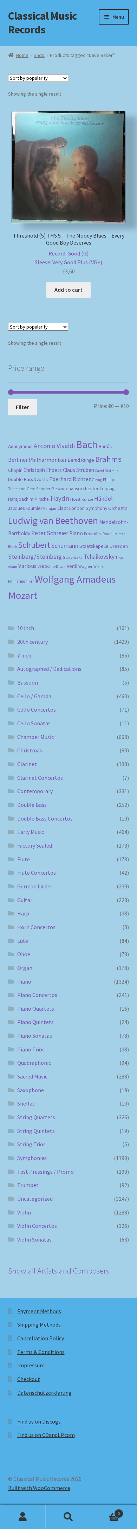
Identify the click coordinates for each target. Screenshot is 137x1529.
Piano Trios (31, 1049)
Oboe (23, 954)
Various (27, 566)
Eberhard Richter (70, 478)
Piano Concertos (37, 994)
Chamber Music (35, 736)
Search (68, 1517)
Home (22, 55)
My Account (23, 1517)
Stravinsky (73, 557)
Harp (23, 913)
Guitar (24, 899)
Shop (39, 55)
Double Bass (20, 479)
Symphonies (32, 1157)
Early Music (30, 831)
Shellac (26, 1103)
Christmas (29, 750)
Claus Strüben (78, 470)
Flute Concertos (36, 872)
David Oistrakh (107, 470)
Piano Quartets (35, 1008)
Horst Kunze (81, 499)
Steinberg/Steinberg (35, 557)
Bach (87, 444)
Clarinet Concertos (40, 777)
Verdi (72, 566)
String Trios (31, 1144)
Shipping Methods (39, 1324)
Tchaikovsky (99, 557)
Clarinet (27, 763)
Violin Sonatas (34, 1239)
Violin (24, 1212)
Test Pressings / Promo (45, 1171)
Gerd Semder (38, 488)
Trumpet (28, 1184)
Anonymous (20, 446)
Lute (22, 940)
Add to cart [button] (68, 289)
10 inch (25, 627)
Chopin (15, 470)
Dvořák (41, 479)
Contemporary (35, 791)
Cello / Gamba (34, 696)
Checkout (28, 1378)
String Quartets (36, 1117)
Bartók (105, 446)
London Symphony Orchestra (98, 508)
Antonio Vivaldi (54, 446)
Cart (105, 1511)
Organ (24, 967)
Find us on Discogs (39, 1421)
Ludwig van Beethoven (53, 520)
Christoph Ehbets (43, 470)
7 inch (24, 655)
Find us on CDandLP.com (46, 1434)
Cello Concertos (36, 709)
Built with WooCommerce (39, 1487)
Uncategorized (35, 1198)
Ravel (107, 533)
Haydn (60, 498)
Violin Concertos (37, 1225)
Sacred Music (32, 1076)
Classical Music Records (42, 23)
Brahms (108, 459)
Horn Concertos (36, 927)
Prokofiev (93, 533)
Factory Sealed (34, 845)
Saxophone (30, 1090)
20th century (32, 641)
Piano (76, 533)
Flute (23, 859)
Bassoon (27, 682)
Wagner (85, 566)
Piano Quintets (35, 1021)
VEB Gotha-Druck (52, 566)
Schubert (34, 545)
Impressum (31, 1365)
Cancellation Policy (40, 1338)
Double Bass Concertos (45, 818)
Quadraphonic (34, 1062)
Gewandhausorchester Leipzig (83, 488)
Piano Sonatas (34, 1035)
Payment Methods (39, 1311)
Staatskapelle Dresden (103, 546)
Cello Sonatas (34, 723)
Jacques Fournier (25, 508)
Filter (22, 406)
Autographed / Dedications (49, 668)
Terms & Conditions (41, 1351)
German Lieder (34, 886)
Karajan (49, 508)
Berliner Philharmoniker (37, 459)
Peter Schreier (49, 533)
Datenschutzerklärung (44, 1392)
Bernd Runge (81, 460)
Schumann (64, 546)
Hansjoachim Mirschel (29, 499)
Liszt (62, 508)
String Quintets (36, 1130)
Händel (103, 499)
